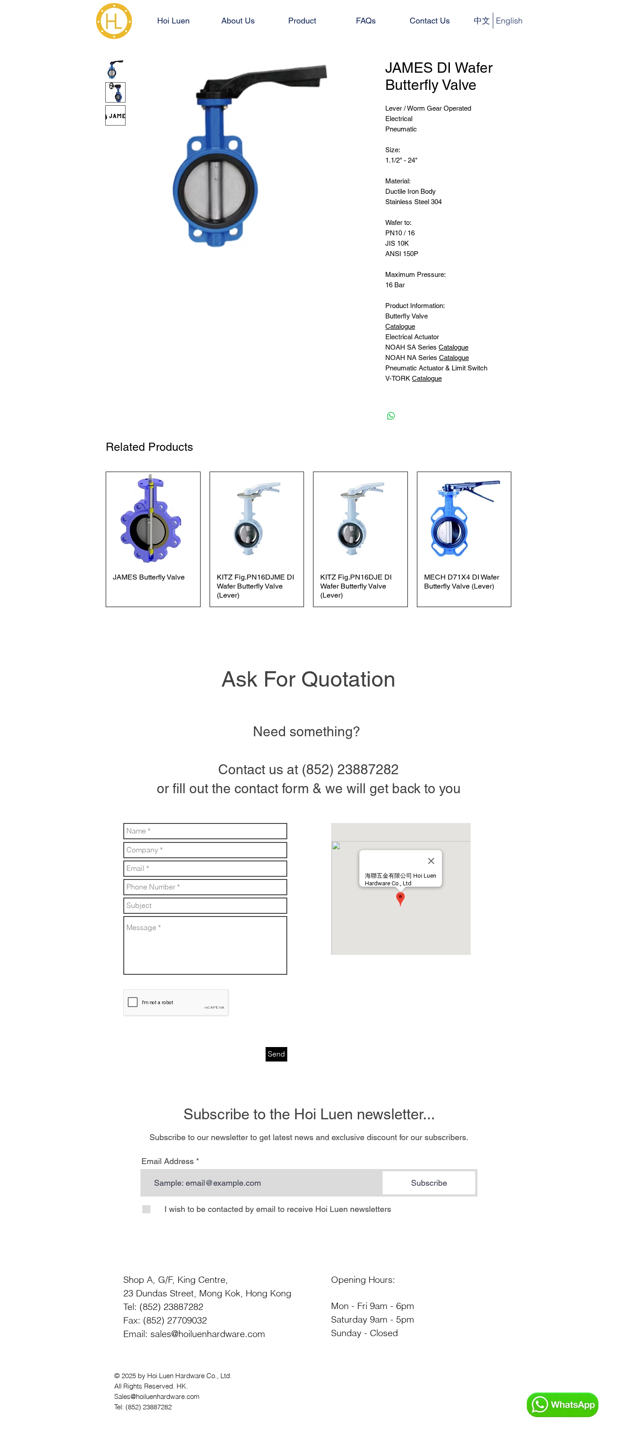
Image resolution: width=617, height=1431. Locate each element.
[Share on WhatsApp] (391, 416)
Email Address (167, 1161)
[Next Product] (524, 539)
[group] (308, 539)
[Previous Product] (92, 539)
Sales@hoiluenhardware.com (157, 1396)
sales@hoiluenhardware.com (207, 1333)
